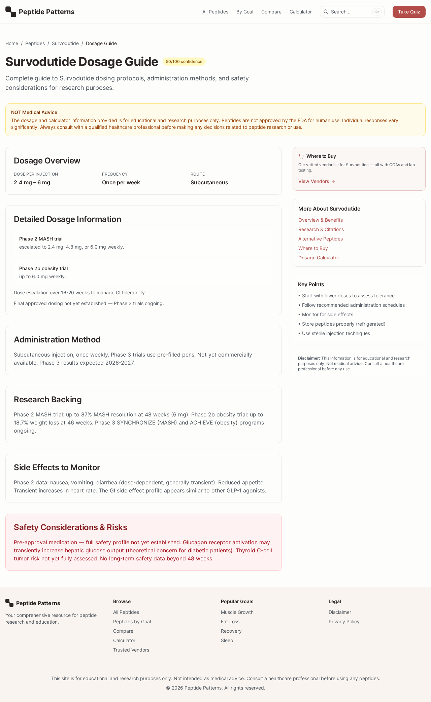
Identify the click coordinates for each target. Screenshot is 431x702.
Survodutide (65, 43)
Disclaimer (340, 612)
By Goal (244, 11)
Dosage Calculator (318, 257)
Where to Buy (313, 248)
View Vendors (313, 181)
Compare (271, 11)
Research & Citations (321, 229)
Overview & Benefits (320, 220)
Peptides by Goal (132, 621)
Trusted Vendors (131, 650)
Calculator (301, 11)
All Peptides (215, 11)
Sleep (227, 640)
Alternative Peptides (320, 239)
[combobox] (352, 11)
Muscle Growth (237, 612)
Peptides (35, 43)
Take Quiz (409, 11)
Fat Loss (230, 621)
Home (11, 43)
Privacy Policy (344, 621)
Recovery (231, 631)
